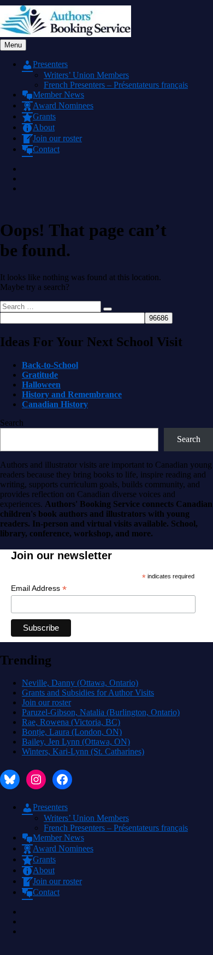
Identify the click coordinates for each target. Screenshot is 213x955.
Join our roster (46, 702)
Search (11, 422)
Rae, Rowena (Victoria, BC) (71, 722)
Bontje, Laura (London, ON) (72, 731)
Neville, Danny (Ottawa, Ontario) (80, 682)
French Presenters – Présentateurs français (116, 84)
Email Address (39, 588)
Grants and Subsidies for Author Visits (88, 692)
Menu (13, 45)
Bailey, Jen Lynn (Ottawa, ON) (76, 741)
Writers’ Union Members (86, 75)
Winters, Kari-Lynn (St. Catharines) (83, 751)
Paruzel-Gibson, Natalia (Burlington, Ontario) (101, 712)
